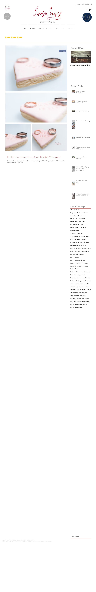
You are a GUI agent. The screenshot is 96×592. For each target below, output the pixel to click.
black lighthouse (75, 269)
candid (86, 283)
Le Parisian (73, 218)
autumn (72, 248)
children (72, 298)
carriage (81, 286)
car (77, 286)
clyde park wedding (83, 301)
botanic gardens (80, 275)
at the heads (74, 245)
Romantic (83, 227)
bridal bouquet (86, 278)
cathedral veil (74, 289)
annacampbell (74, 242)
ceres (89, 289)
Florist (80, 213)
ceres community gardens (78, 292)
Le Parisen (83, 215)
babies (78, 248)
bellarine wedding (82, 266)
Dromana (81, 210)
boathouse (87, 272)
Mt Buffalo (82, 221)
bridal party (73, 281)
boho (71, 275)
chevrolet (83, 295)
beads (86, 263)
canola (72, 286)
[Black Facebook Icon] (87, 9)
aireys (88, 236)
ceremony (83, 289)
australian (82, 245)
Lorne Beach (74, 221)
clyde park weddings (76, 307)
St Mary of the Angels (76, 233)
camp (72, 283)
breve (79, 278)
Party (81, 224)
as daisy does (84, 242)
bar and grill (74, 254)
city (83, 298)
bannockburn (85, 251)
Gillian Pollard (74, 215)
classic (87, 298)
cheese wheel (74, 295)
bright (80, 281)
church (78, 298)
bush (84, 281)
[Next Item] (88, 56)
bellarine (73, 266)
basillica (72, 263)
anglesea (77, 239)
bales (72, 251)
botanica (73, 278)
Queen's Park (74, 227)
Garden (86, 213)
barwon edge (74, 257)
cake (88, 281)
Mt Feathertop (74, 224)
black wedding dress (76, 272)
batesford (79, 263)
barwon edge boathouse (78, 260)
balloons (77, 251)
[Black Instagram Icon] (90, 9)
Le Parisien (81, 218)
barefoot (81, 254)
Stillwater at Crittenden (77, 236)
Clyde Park (73, 210)
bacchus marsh (86, 248)
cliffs (75, 301)
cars (86, 286)
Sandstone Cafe (75, 230)
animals (84, 239)
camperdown (79, 283)
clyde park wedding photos (78, 304)
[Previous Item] (73, 56)
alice (71, 239)
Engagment (74, 213)
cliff (71, 301)
